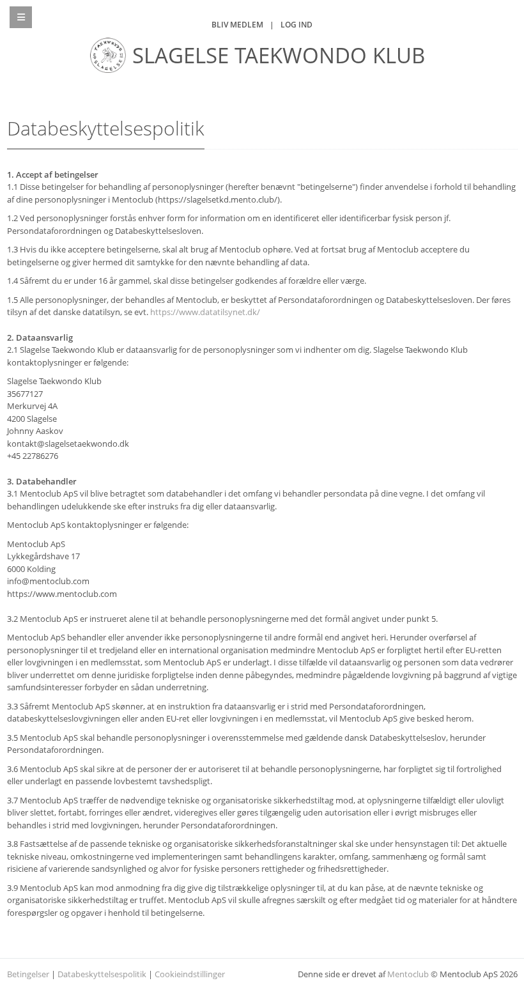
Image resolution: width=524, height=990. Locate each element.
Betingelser (28, 974)
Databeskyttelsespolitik (102, 974)
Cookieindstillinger (190, 974)
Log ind (296, 24)
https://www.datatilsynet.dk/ (205, 312)
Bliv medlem (237, 24)
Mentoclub (408, 974)
